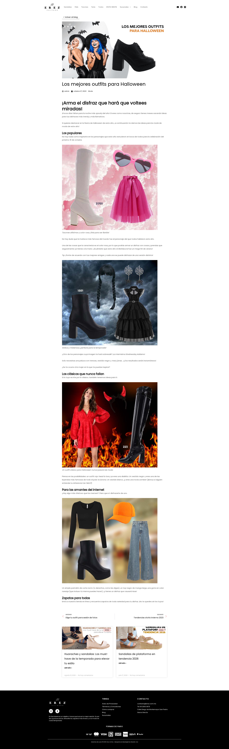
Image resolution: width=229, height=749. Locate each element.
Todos (100, 7)
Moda (90, 91)
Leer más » (68, 668)
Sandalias (68, 7)
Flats (76, 7)
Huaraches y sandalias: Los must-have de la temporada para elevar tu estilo (86, 658)
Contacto (144, 7)
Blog (135, 7)
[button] (130, 7)
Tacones (84, 7)
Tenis (93, 7)
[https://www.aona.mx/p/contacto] (178, 7)
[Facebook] (181, 7)
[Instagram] (185, 7)
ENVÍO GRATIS (111, 7)
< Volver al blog (70, 17)
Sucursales (124, 7)
